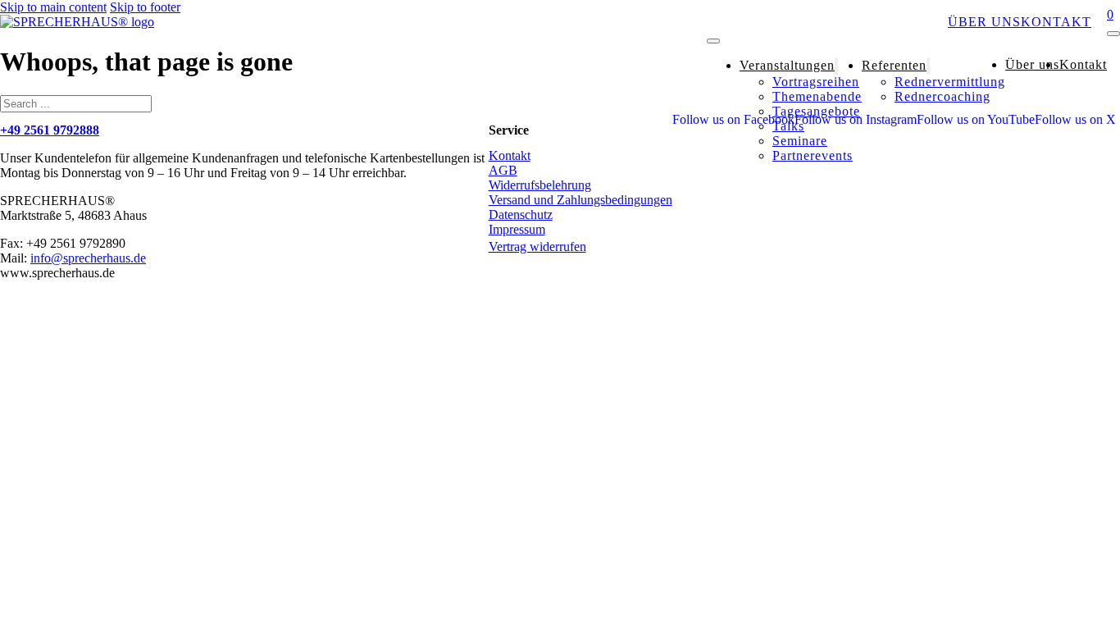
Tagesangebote (816, 111)
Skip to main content (53, 7)
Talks (788, 126)
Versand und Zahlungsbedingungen (580, 200)
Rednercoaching (942, 96)
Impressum (517, 229)
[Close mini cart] (1113, 33)
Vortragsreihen (815, 82)
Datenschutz (521, 214)
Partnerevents (812, 155)
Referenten (901, 22)
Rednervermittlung (950, 82)
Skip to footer (145, 7)
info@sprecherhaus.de (88, 258)
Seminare (799, 141)
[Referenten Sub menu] (928, 66)
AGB (503, 170)
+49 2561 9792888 (49, 130)
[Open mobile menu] (713, 41)
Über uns (984, 22)
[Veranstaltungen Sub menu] (836, 66)
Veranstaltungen (780, 22)
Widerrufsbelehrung (540, 185)
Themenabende (817, 96)
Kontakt (1056, 22)
